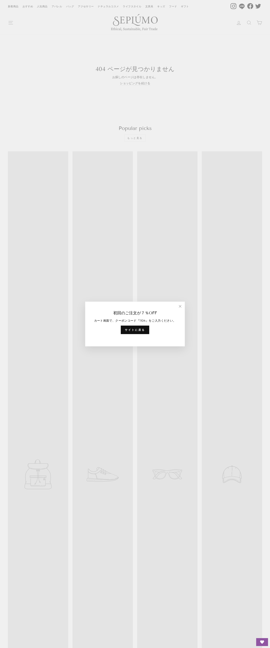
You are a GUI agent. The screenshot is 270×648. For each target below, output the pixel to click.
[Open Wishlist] (262, 642)
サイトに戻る (135, 329)
